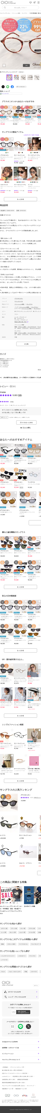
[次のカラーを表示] (39, 152)
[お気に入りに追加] (11, 107)
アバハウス (32, 956)
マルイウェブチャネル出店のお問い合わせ (13, 1085)
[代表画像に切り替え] (6, 152)
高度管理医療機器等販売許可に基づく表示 (13, 1082)
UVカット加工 (22, 326)
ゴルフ (19, 328)
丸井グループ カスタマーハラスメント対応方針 (14, 1073)
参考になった (4, 417)
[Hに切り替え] (23, 182)
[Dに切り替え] (35, 152)
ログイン (36, 985)
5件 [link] (23, 161)
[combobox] (20, 7)
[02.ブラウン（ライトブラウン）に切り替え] (35, 182)
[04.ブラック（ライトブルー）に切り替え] (34, 182)
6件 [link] (9, 190)
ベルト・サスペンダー (15, 971)
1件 (19, 395)
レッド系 (3, 932)
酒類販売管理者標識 (22, 1079)
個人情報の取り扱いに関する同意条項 (12, 1070)
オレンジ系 (13, 932)
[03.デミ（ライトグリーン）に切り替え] (37, 182)
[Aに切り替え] (34, 152)
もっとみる (20, 199)
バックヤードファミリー (7, 956)
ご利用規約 (5, 1067)
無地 (16, 326)
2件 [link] (23, 190)
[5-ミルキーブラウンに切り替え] (5, 182)
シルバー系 (22, 932)
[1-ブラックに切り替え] (7, 182)
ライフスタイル (32, 326)
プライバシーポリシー (16, 1067)
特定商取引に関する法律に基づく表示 (23, 1076)
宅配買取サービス (7, 1088)
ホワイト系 (4, 928)
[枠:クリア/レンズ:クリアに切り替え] (7, 152)
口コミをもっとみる (26, 422)
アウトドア (25, 328)
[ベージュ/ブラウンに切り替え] (20, 152)
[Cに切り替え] (32, 152)
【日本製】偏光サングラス (6, 511)
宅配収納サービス (20, 1088)
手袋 (26, 971)
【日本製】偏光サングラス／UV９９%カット (27, 511)
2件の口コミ (37, 797)
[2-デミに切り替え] (8, 182)
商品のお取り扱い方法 (20, 322)
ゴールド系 (32, 932)
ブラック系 (14, 928)
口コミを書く (27, 427)
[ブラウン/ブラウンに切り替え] (19, 152)
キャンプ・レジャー (35, 328)
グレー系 (22, 928)
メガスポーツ (21, 956)
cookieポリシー (6, 1076)
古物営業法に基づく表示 (8, 1079)
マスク (3, 971)
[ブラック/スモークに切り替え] (22, 152)
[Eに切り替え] (37, 152)
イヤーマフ (34, 971)
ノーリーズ (4, 960)
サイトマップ (30, 1085)
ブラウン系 (32, 928)
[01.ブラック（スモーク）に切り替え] (32, 182)
